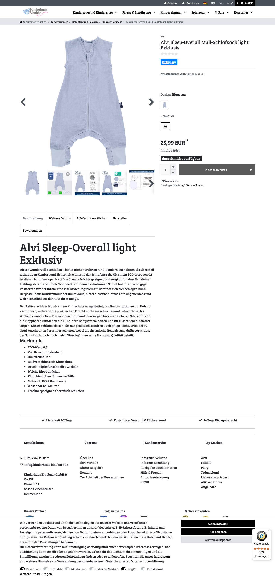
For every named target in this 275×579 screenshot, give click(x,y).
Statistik (56, 569)
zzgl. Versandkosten (192, 185)
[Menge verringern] (173, 172)
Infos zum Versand (154, 458)
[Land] (205, 3)
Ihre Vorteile (89, 462)
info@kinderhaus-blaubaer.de (46, 464)
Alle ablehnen (218, 532)
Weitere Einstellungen (36, 574)
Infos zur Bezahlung (155, 462)
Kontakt (86, 472)
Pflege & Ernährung (137, 12)
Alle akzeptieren (218, 523)
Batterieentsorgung (155, 477)
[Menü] (268, 531)
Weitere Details (60, 218)
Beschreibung (33, 218)
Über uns (86, 458)
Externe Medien (107, 569)
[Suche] (221, 3)
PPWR (145, 482)
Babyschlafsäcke (112, 22)
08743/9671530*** (36, 458)
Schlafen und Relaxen (85, 22)
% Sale (220, 12)
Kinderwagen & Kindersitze (93, 12)
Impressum (162, 556)
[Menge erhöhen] (173, 167)
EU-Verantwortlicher (92, 218)
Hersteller (241, 12)
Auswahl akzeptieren (218, 540)
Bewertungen (32, 230)
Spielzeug (198, 12)
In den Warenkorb (216, 170)
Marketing (79, 569)
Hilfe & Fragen (151, 472)
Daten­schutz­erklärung (147, 561)
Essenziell (33, 569)
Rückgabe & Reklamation (159, 467)
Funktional (155, 569)
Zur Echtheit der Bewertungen (102, 477)
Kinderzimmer (171, 12)
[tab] (33, 218)
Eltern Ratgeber (91, 467)
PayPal (133, 569)
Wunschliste (172, 180)
